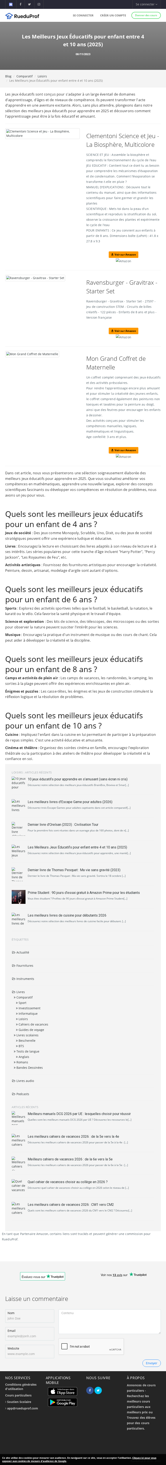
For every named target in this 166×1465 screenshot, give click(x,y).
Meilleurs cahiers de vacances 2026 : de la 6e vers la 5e (70, 1159)
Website (13, 1348)
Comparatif (24, 76)
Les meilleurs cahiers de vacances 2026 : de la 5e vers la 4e (73, 1136)
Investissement (29, 1008)
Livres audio (25, 1081)
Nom (11, 1313)
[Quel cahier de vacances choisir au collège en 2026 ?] (19, 1186)
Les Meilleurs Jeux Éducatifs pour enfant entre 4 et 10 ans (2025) (77, 847)
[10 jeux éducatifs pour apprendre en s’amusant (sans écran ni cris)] (19, 783)
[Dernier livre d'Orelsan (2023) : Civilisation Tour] (19, 829)
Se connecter (83, 15)
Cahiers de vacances (33, 1024)
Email (12, 1331)
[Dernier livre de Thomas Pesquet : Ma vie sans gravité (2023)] (19, 874)
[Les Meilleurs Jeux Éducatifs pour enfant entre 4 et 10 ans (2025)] (19, 851)
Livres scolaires (27, 1035)
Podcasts (22, 1094)
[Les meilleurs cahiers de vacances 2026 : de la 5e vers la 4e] (19, 1141)
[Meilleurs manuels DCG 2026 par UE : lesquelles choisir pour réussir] (19, 1118)
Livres (20, 992)
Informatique (28, 1013)
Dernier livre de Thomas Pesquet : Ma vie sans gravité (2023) (74, 870)
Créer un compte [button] (113, 15)
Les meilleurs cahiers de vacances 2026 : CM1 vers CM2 (71, 1205)
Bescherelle (26, 1040)
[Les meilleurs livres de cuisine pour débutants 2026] (19, 920)
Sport (22, 1003)
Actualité (22, 952)
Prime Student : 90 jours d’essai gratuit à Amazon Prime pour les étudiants (84, 893)
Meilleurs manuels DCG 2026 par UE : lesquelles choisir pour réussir (79, 1114)
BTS (21, 1046)
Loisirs (42, 76)
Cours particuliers (18, 1395)
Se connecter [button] (145, 4)
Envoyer (151, 1363)
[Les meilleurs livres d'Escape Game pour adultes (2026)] (19, 806)
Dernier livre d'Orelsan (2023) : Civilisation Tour (63, 825)
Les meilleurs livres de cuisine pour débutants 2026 (67, 915)
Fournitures (24, 965)
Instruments (25, 979)
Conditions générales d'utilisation (21, 1386)
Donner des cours (146, 15)
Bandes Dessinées (29, 1068)
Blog (8, 76)
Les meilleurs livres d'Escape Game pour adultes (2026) (70, 802)
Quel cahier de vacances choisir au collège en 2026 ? (68, 1182)
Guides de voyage (31, 1030)
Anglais (23, 1057)
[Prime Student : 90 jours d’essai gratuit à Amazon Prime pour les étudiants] (19, 897)
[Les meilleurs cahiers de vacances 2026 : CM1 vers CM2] (19, 1209)
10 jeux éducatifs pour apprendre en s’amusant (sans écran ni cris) (78, 779)
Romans (22, 1062)
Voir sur (125, 254)
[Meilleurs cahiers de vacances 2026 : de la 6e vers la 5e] (19, 1163)
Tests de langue (27, 1051)
